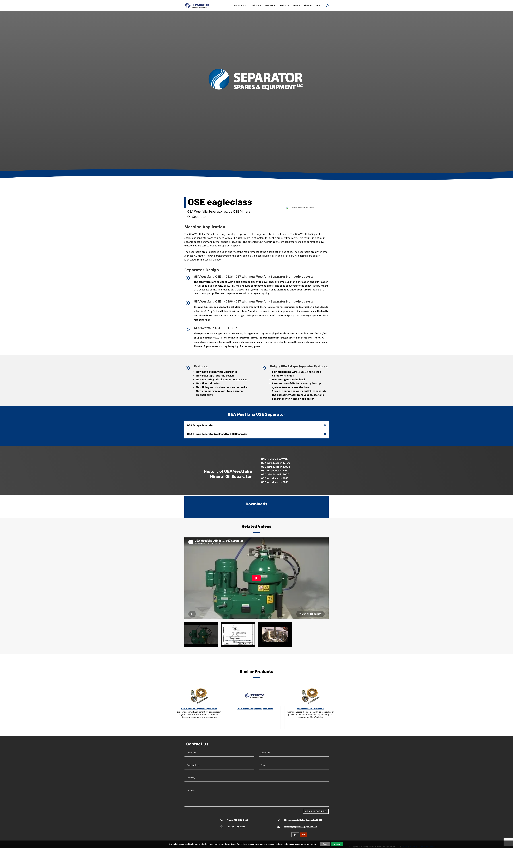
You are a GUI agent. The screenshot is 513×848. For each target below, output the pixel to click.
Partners (269, 5)
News (295, 5)
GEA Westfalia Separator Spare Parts (199, 708)
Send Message (315, 811)
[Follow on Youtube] (303, 834)
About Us (308, 5)
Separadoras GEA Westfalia (310, 708)
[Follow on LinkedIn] (295, 834)
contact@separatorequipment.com (300, 827)
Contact (319, 5)
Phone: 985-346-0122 (237, 820)
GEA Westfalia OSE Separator (256, 511)
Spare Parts (239, 5)
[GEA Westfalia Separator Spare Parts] (199, 696)
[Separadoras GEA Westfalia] (310, 696)
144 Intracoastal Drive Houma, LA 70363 (303, 820)
